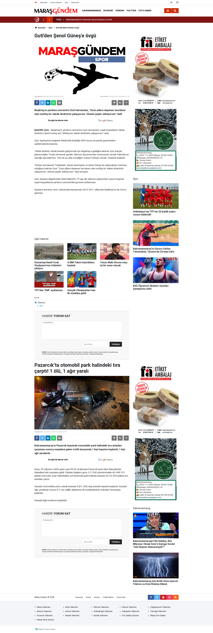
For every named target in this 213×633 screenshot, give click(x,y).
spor (41, 306)
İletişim (97, 597)
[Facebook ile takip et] (151, 597)
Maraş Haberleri (43, 607)
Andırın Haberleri (72, 611)
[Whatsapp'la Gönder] (53, 102)
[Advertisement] (81, 216)
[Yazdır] (59, 102)
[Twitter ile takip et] (157, 597)
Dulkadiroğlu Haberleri (103, 611)
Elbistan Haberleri (101, 607)
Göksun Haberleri (129, 607)
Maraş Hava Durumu (45, 620)
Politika (131, 10)
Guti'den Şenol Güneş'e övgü (67, 28)
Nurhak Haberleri (72, 615)
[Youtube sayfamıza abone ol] (163, 597)
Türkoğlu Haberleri (158, 611)
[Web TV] (171, 2)
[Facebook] (36, 102)
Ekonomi (108, 10)
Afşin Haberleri (71, 607)
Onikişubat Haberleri (130, 611)
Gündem (119, 10)
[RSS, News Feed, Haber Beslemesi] (175, 597)
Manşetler (43, 2)
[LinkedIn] (47, 102)
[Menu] (168, 10)
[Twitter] (42, 102)
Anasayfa (41, 28)
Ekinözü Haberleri (44, 611)
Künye (88, 597)
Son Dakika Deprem (130, 615)
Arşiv (66, 2)
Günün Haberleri (56, 2)
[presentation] (43, 19)
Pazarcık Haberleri (45, 615)
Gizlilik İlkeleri (108, 597)
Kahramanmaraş (91, 10)
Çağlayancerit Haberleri (160, 607)
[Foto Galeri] (177, 2)
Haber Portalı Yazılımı (47, 629)
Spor (51, 28)
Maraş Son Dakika (158, 615)
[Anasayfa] (35, 2)
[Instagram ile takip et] (169, 597)
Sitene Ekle (75, 2)
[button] (114, 102)
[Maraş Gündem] (55, 10)
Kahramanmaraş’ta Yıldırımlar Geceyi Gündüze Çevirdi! (89, 19)
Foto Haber (145, 10)
